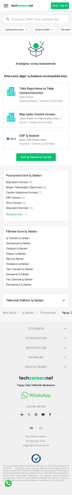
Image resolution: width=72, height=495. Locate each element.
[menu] (6, 6)
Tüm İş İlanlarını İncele (36, 157)
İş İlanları (28, 312)
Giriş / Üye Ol (60, 5)
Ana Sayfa (9, 312)
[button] (16, 30)
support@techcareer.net (36, 445)
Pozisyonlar (48, 312)
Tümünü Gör (14, 214)
